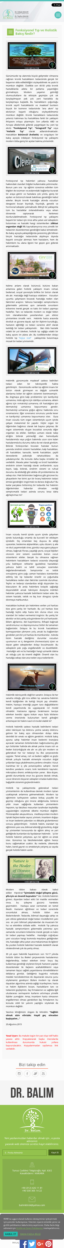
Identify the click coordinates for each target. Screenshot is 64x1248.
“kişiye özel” (25, 337)
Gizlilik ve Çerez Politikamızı (29, 1228)
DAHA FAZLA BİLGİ (30, 1234)
